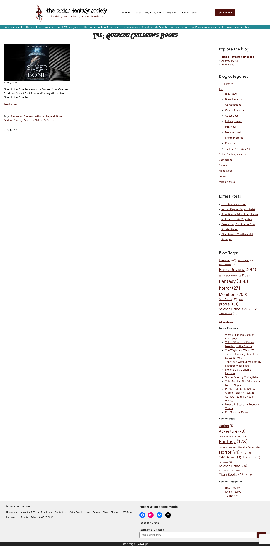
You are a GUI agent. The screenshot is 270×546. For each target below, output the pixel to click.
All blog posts (229, 60)
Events (223, 165)
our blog (189, 27)
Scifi (253, 309)
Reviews (230, 143)
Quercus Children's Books (39, 120)
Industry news (233, 121)
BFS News (231, 93)
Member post (233, 132)
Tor (249, 475)
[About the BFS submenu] (163, 12)
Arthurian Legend (44, 116)
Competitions (233, 104)
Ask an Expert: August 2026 (238, 209)
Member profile (234, 137)
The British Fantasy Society (77, 11)
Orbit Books (228, 299)
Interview (230, 126)
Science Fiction (233, 309)
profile (228, 304)
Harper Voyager (228, 447)
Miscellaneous (227, 181)
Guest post (231, 115)
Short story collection (229, 470)
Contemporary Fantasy (232, 436)
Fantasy (17, 120)
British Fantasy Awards (232, 154)
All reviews (227, 64)
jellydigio (143, 544)
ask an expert (245, 261)
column (224, 276)
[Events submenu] (131, 12)
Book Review (237, 269)
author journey (227, 265)
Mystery (246, 453)
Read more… (11, 104)
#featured (227, 260)
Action (227, 426)
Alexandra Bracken (22, 116)
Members (233, 294)
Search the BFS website (151, 529)
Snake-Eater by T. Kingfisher (242, 377)
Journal (223, 176)
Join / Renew (224, 12)
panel (243, 299)
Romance (251, 457)
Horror (229, 452)
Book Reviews (233, 99)
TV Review (231, 495)
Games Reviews (234, 110)
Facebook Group (149, 522)
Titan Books (228, 313)
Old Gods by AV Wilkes (238, 412)
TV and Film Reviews (237, 148)
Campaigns (225, 159)
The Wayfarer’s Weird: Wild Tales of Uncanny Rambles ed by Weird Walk (242, 354)
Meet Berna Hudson (233, 204)
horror (230, 288)
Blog (221, 89)
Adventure (232, 431)
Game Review (233, 491)
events (240, 275)
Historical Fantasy (249, 447)
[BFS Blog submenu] (179, 12)
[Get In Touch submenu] (199, 12)
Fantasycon (229, 27)
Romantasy (225, 462)
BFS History (226, 83)
